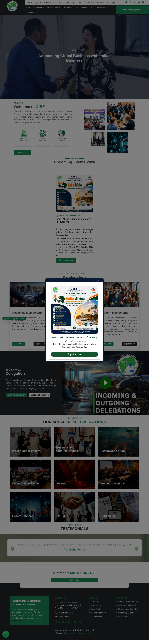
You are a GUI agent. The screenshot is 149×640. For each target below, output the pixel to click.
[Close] (98, 280)
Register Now (74, 354)
